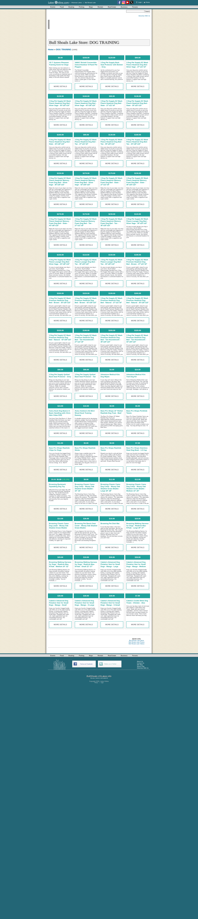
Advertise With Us (144, 16)
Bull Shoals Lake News (136, 640)
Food (62, 7)
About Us (140, 661)
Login (140, 2)
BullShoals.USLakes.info (99, 676)
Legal (102, 682)
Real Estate (112, 7)
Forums (135, 7)
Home (148, 2)
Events (52, 7)
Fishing (81, 7)
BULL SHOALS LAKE (98, 678)
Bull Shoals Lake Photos (136, 642)
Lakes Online (104, 681)
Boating (71, 7)
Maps (91, 7)
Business (124, 7)
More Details (60, 86)
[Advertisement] (87, 24)
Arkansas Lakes (76, 2)
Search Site (140, 666)
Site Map (140, 665)
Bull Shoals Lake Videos (136, 644)
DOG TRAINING (63, 49)
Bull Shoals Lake (90, 2)
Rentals (100, 7)
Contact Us (140, 663)
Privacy (96, 682)
